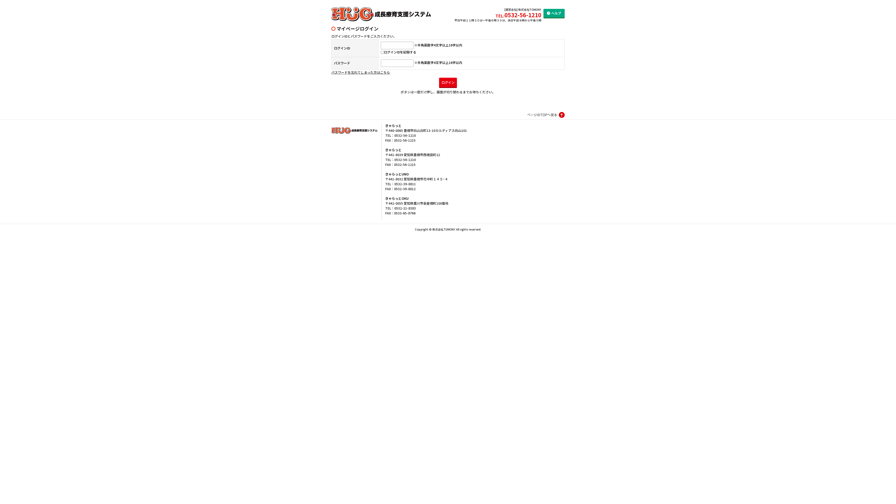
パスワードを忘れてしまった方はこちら (360, 72)
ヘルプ (556, 13)
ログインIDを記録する (400, 52)
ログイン (448, 82)
